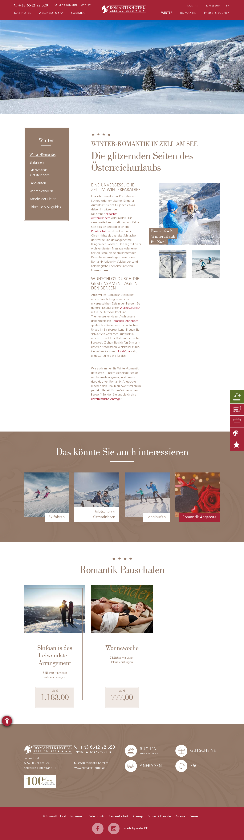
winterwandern (100, 218)
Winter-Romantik (42, 155)
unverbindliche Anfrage (106, 399)
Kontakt (193, 5)
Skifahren (37, 163)
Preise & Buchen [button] (217, 12)
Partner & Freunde (159, 816)
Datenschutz (96, 816)
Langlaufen (38, 183)
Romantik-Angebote (125, 321)
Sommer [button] (78, 12)
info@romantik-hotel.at (74, 5)
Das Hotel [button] (22, 12)
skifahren (111, 214)
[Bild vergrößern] (173, 264)
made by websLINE (136, 828)
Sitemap (137, 816)
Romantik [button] (188, 12)
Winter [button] (167, 12)
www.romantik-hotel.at (89, 768)
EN (228, 5)
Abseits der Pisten (43, 199)
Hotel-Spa (123, 351)
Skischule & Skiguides (45, 207)
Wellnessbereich (130, 307)
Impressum (213, 5)
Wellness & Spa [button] (51, 12)
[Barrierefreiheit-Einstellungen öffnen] (7, 721)
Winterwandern (41, 191)
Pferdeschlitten (100, 231)
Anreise (180, 816)
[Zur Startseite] (123, 8)
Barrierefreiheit (118, 816)
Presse (194, 816)
